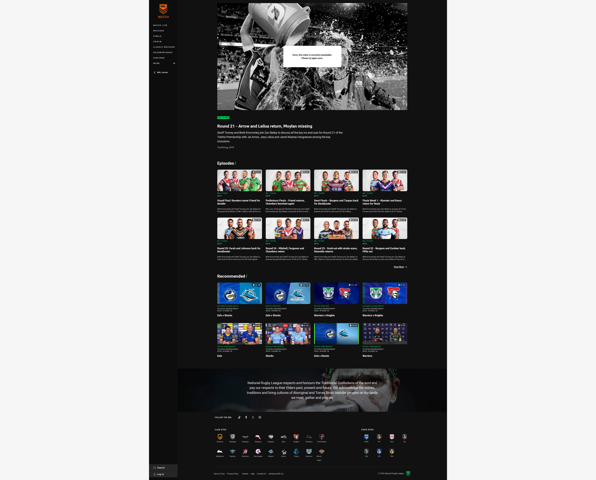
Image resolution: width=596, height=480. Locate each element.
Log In (160, 474)
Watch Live (160, 25)
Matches (158, 30)
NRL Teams (223, 118)
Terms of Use (219, 473)
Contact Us (261, 473)
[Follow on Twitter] (253, 417)
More (156, 63)
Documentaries (163, 52)
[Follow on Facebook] (246, 417)
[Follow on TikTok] (239, 417)
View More (399, 266)
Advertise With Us (276, 473)
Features (159, 58)
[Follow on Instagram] (260, 417)
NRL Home (162, 72)
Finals (157, 36)
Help (253, 473)
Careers (245, 473)
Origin (157, 41)
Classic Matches (164, 47)
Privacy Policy (232, 473)
